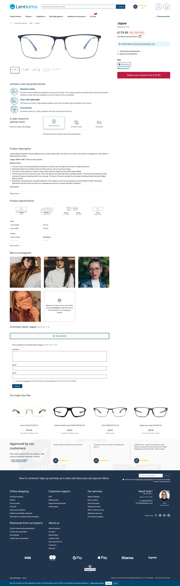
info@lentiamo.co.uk (145, 503)
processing (26, 381)
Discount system (93, 503)
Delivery (12, 500)
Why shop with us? (55, 542)
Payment (13, 507)
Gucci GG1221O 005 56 (29, 425)
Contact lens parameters (18, 532)
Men (31, 23)
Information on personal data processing (24, 517)
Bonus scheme (93, 500)
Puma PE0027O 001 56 (110, 425)
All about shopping (16, 497)
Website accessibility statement (21, 513)
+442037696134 (146, 501)
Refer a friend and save (96, 510)
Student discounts (94, 507)
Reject (116, 583)
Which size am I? (123, 68)
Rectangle (46, 237)
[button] (15, 70)
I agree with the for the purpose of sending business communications (147, 481)
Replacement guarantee (57, 503)
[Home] (10, 23)
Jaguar (37, 23)
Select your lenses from (143, 75)
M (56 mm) (125, 64)
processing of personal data (144, 479)
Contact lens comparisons (19, 538)
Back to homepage (15, 578)
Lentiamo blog (54, 538)
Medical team (53, 535)
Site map (52, 548)
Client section (53, 507)
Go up (24, 578)
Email (14, 373)
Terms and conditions (17, 510)
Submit (17, 386)
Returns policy (54, 500)
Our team (52, 532)
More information (97, 583)
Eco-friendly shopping (95, 517)
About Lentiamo (54, 528)
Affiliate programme (95, 513)
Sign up (166, 476)
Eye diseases (14, 535)
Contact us (52, 545)
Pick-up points (15, 503)
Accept (108, 583)
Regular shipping (94, 497)
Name (14, 365)
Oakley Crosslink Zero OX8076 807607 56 (69, 425)
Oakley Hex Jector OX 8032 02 (151, 425)
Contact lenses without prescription (22, 528)
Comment (16, 349)
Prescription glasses (20, 23)
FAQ (50, 497)
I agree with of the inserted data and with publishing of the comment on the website (45, 381)
